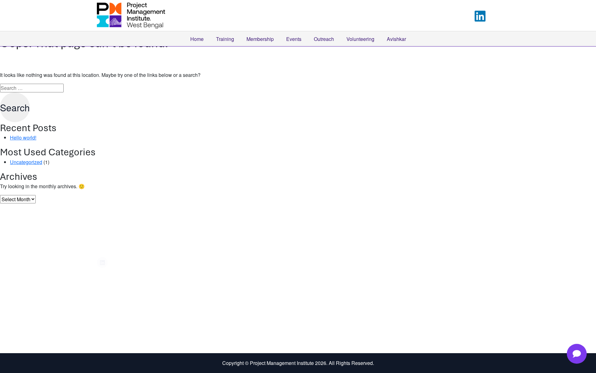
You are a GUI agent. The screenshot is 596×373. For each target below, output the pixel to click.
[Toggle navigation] (495, 15)
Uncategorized (26, 162)
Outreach (324, 38)
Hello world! (23, 137)
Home (197, 38)
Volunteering (360, 38)
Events (293, 38)
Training (225, 38)
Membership (260, 38)
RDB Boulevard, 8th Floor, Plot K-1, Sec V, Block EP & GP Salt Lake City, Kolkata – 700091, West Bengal (407, 252)
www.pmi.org (330, 280)
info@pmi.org (330, 268)
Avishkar (396, 38)
